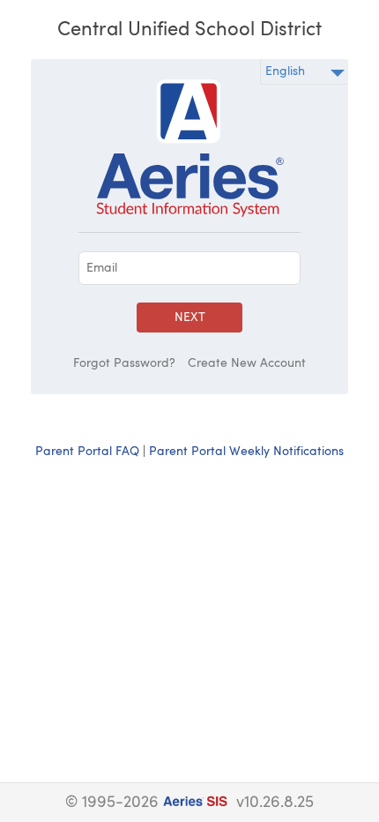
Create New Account (247, 363)
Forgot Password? (124, 363)
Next (190, 317)
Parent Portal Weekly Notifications (246, 451)
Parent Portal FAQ (87, 451)
